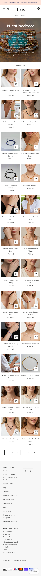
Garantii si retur (8, 503)
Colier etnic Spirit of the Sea (30, 408)
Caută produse (8, 471)
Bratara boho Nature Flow (10, 313)
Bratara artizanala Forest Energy (30, 155)
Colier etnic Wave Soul (30, 344)
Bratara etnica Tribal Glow (10, 250)
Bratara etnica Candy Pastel (10, 345)
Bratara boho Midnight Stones (10, 155)
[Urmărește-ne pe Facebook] (25, 471)
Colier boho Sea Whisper (10, 439)
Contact (6, 491)
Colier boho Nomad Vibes (30, 250)
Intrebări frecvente (10, 495)
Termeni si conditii (9, 499)
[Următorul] (34, 452)
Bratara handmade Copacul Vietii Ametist (30, 91)
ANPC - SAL (7, 511)
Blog (4, 487)
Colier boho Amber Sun (30, 185)
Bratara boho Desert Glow (30, 218)
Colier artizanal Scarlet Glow (30, 281)
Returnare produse (10, 521)
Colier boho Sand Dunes (30, 375)
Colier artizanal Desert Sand (10, 91)
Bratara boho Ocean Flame (30, 313)
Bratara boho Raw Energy (10, 186)
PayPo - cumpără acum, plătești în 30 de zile (10, 477)
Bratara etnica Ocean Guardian (10, 123)
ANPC (5, 507)
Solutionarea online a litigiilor (10, 516)
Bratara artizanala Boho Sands (10, 377)
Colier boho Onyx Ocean (30, 122)
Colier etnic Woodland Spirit (30, 440)
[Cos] (37, 9)
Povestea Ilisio (8, 484)
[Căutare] (8, 9)
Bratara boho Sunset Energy (10, 281)
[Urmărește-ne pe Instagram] (30, 471)
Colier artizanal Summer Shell (10, 408)
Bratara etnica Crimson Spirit (10, 218)
